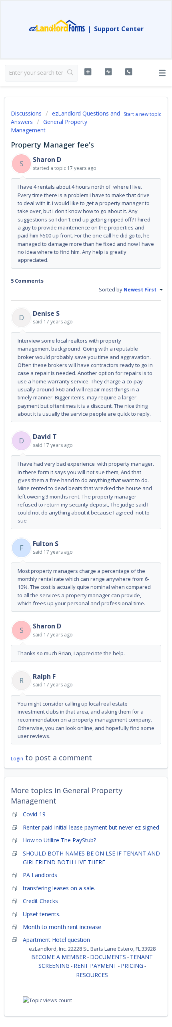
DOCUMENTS (108, 957)
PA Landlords (40, 875)
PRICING (132, 965)
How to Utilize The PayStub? (59, 840)
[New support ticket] (88, 72)
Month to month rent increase (62, 927)
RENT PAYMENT (95, 965)
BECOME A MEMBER (58, 957)
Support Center (119, 28)
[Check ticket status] (108, 72)
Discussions (26, 113)
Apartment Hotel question (56, 939)
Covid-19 (34, 814)
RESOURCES (92, 975)
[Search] (70, 73)
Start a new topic (142, 114)
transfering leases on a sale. (59, 888)
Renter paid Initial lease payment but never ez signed (91, 827)
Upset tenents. (41, 914)
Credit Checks (40, 901)
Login (17, 758)
